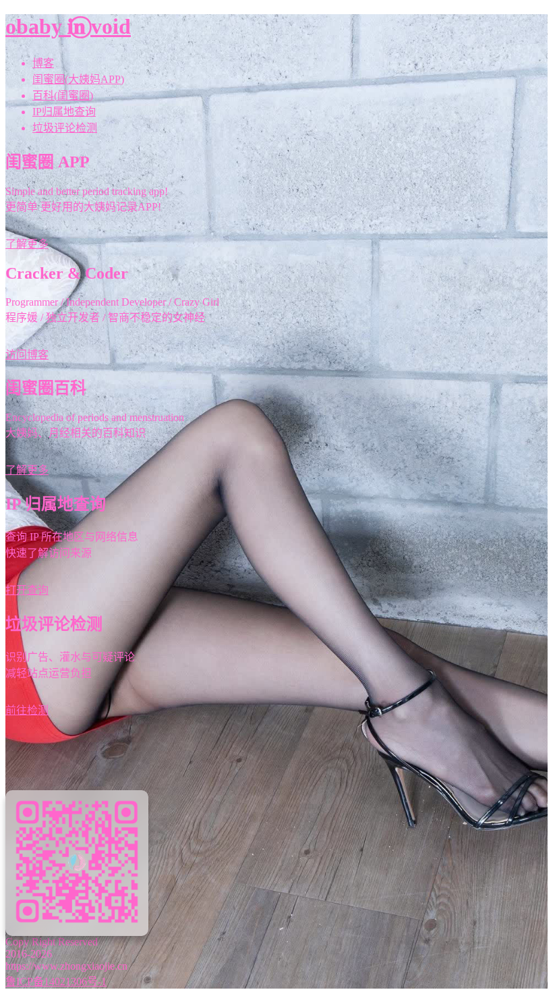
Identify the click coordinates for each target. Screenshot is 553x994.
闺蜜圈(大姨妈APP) (78, 79)
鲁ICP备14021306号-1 (56, 981)
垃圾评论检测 (64, 128)
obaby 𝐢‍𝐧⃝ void (68, 26)
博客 (43, 63)
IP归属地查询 (64, 111)
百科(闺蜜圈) (62, 95)
